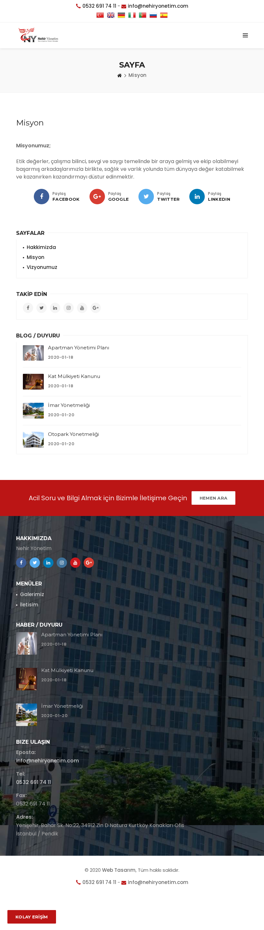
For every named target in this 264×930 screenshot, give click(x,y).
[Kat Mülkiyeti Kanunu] (33, 382)
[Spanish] (164, 15)
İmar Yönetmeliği (69, 405)
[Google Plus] (97, 196)
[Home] (119, 75)
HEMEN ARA (214, 498)
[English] (111, 15)
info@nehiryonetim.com (47, 760)
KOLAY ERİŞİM (31, 916)
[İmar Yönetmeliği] (33, 411)
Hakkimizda (41, 247)
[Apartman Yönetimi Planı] (33, 353)
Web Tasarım (119, 870)
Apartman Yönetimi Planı (78, 348)
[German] (121, 15)
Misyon (35, 257)
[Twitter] (146, 196)
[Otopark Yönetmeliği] (33, 439)
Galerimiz (32, 594)
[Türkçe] (100, 15)
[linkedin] (197, 196)
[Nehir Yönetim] (38, 35)
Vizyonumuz (42, 267)
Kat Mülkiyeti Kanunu (74, 376)
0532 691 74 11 (33, 782)
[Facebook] (41, 196)
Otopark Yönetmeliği (73, 434)
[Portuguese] (142, 15)
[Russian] (153, 15)
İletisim (29, 604)
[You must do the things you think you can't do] (26, 643)
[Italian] (132, 15)
